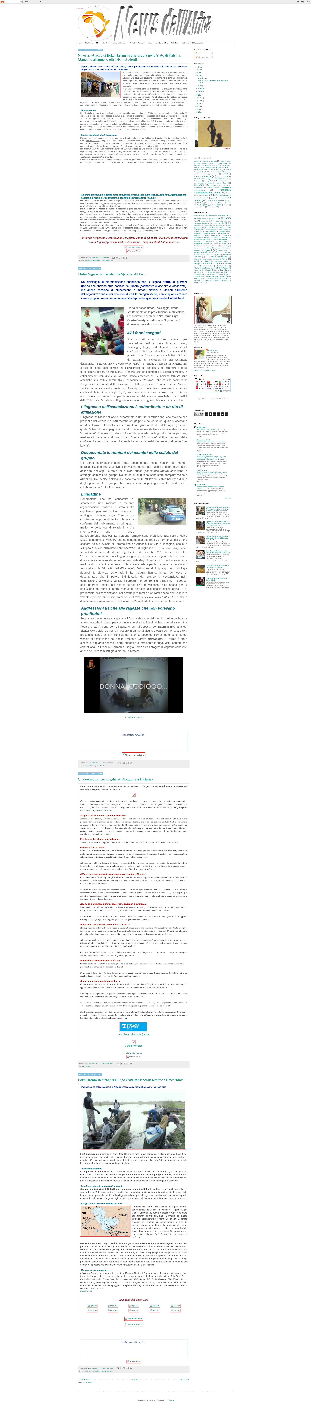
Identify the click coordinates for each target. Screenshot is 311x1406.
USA (198, 205)
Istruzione (197, 246)
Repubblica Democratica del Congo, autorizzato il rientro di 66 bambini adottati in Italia (218, 538)
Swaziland (228, 200)
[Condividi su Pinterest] (126, 258)
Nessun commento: (107, 762)
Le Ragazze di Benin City (133, 1342)
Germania (228, 172)
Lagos (219, 176)
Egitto (227, 167)
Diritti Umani (210, 231)
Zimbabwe (211, 207)
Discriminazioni (223, 233)
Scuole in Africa (222, 266)
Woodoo (203, 282)
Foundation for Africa (133, 734)
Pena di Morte (206, 259)
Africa (213, 161)
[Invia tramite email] (117, 258)
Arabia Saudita (201, 163)
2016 (198, 103)
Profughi (206, 261)
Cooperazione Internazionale (203, 225)
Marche (102, 766)
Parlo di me (174, 43)
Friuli (206, 172)
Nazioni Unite (211, 255)
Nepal (217, 183)
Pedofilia (196, 259)
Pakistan (225, 185)
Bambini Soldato (201, 218)
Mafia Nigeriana (94, 766)
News (219, 255)
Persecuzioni (215, 259)
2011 (198, 109)
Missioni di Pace (223, 250)
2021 (198, 73)
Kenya (207, 176)
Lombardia (218, 179)
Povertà (196, 261)
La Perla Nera (214, 246)
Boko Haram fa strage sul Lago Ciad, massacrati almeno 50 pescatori (130, 1080)
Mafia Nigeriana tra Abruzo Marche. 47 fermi (112, 274)
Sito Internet (89, 43)
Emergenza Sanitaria (211, 237)
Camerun (214, 165)
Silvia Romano (224, 268)
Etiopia (218, 169)
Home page (134, 1379)
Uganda (204, 205)
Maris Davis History (161, 43)
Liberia (196, 179)
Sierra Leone (224, 195)
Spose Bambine (225, 270)
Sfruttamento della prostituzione (204, 268)
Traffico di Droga (199, 276)
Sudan (218, 201)
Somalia (203, 198)
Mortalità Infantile (217, 252)
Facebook (141, 43)
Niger (224, 183)
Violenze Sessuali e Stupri (216, 280)
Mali (211, 181)
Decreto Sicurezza (211, 229)
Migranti (207, 250)
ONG (207, 257)
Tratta (228, 276)
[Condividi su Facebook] (124, 258)
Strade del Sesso (214, 272)
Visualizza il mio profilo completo (205, 370)
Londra (227, 179)
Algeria (222, 161)
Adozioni (87, 1066)
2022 (198, 70)
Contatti (132, 43)
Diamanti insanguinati (225, 229)
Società (208, 270)
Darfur (220, 167)
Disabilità (221, 231)
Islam (224, 244)
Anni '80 (228, 215)
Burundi (197, 165)
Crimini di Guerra (216, 227)
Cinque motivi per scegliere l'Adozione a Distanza (115, 779)
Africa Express (86, 1291)
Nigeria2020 (109, 260)
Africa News (201, 485)
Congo (202, 167)
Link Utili (105, 43)
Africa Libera (211, 215)
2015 (198, 106)
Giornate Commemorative (202, 239)
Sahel (198, 195)
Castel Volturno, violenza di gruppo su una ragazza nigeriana (217, 566)
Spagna (213, 198)
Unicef (200, 278)
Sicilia (213, 195)
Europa (228, 169)
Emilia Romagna (200, 169)
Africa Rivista (201, 427)
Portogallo (209, 187)
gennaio (201, 91)
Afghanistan (205, 161)
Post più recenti (84, 1379)
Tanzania (199, 203)
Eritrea (211, 169)
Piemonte (198, 187)
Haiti (212, 174)
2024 (198, 67)
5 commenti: (105, 257)
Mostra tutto (228, 498)
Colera (215, 223)
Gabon (213, 172)
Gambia (220, 172)
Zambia (202, 207)
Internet (216, 243)
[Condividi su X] (122, 258)
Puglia (217, 187)
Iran (217, 174)
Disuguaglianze (198, 235)
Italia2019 (197, 177)
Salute (211, 266)
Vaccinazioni (208, 278)
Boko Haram (88, 260)
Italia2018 (225, 174)
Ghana (199, 174)
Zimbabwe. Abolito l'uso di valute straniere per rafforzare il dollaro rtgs (218, 552)
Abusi (196, 215)
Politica (224, 259)
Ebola (208, 235)
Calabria (205, 165)
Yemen (196, 207)
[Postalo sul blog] (119, 258)
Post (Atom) (88, 1383)
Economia (216, 235)
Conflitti (224, 223)
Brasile (211, 163)
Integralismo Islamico (99, 260)
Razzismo (227, 264)
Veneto (227, 205)
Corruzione (219, 225)
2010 (198, 112)
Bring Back (215, 221)
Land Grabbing (224, 246)
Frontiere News (202, 470)
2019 (198, 95)
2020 (198, 75)
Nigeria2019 (199, 185)
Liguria (210, 179)
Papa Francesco (222, 257)
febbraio (201, 88)
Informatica (197, 241)
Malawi (206, 181)
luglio (200, 86)
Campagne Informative (118, 43)
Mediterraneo (227, 181)
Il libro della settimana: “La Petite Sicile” (208, 429)
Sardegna (205, 195)
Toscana (207, 203)
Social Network (198, 270)
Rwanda (228, 193)
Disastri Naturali (208, 233)
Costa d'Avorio (210, 167)
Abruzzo (87, 766)
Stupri (226, 272)
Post (198, 53)
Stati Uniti (221, 198)
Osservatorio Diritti (203, 440)
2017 (198, 101)
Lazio (226, 177)
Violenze (197, 280)
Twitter (150, 43)
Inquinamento (223, 241)
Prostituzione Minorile (221, 261)
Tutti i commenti (202, 57)
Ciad (195, 167)
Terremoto (197, 274)
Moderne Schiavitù (200, 253)
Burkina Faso (221, 163)
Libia (203, 179)
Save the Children (133, 1046)
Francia (199, 172)
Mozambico (200, 183)
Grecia (205, 174)
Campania (225, 165)
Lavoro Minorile (198, 248)
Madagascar (198, 181)
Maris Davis (212, 350)
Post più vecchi (184, 1379)
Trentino (215, 203)
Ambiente (220, 215)
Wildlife (196, 282)
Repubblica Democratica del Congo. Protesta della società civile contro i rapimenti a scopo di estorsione (218, 509)
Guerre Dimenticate (220, 239)
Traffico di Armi (223, 274)
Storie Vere (185, 43)
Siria (195, 198)
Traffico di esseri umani (215, 276)
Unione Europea (216, 205)
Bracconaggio (204, 221)
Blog (97, 43)
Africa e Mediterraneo (204, 454)
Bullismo (226, 221)
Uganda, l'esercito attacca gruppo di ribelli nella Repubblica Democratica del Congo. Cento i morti (218, 523)
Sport (215, 270)
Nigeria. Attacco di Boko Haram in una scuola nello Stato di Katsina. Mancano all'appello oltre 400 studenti (129, 57)
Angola (229, 161)
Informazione (210, 241)
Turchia (228, 203)
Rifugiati (201, 266)
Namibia (209, 183)
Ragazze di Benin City (206, 263)
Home (80, 43)
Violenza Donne (221, 278)
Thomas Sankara (210, 274)
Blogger (171, 1400)
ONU (212, 257)
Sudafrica (210, 201)
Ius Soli (205, 246)
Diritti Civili (199, 231)
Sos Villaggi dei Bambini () (134, 1034)
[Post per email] (113, 257)
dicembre (201, 78)
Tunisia (222, 203)
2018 (198, 98)
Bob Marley (212, 218)
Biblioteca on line (197, 43)
